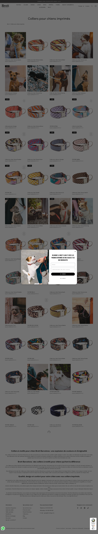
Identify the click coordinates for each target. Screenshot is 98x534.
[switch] (93, 528)
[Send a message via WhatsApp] (3, 528)
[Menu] (96, 519)
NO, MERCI (63, 278)
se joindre (63, 274)
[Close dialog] (75, 251)
